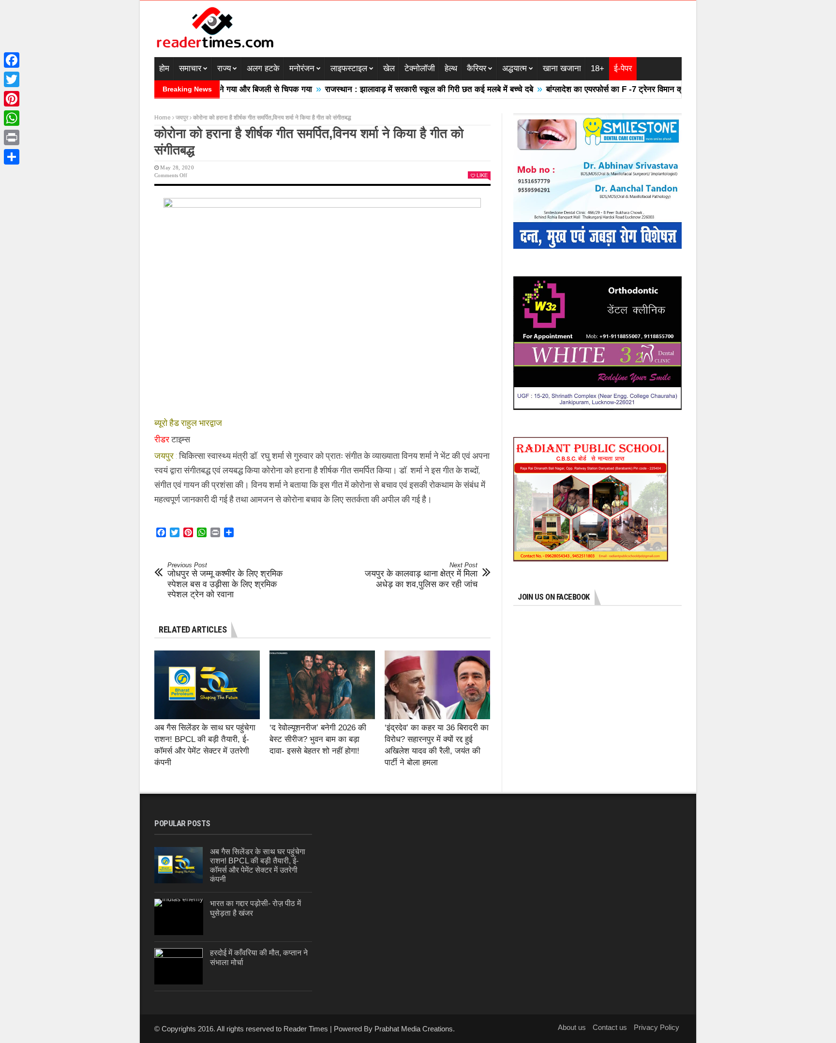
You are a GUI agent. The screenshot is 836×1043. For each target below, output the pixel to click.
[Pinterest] (11, 98)
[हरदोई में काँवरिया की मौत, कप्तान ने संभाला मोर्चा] (178, 966)
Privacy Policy (656, 1027)
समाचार (190, 68)
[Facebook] (11, 60)
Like (482, 175)
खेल (389, 68)
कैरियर (476, 68)
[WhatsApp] (11, 118)
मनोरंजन (301, 68)
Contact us (610, 1027)
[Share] (11, 156)
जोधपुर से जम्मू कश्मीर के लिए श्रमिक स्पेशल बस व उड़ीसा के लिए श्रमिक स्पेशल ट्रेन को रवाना (225, 580)
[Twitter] (11, 79)
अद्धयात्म (514, 68)
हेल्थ (451, 68)
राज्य (224, 68)
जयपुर (182, 117)
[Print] (11, 137)
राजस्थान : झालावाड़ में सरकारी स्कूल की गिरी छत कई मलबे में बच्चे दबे (399, 89)
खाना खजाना (562, 68)
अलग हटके (263, 68)
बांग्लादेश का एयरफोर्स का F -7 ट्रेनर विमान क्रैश (588, 89)
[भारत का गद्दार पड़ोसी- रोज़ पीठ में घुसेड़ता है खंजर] (178, 917)
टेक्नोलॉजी (419, 68)
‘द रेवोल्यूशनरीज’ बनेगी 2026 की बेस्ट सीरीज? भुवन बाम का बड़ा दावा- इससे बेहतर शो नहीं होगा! (317, 739)
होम (164, 68)
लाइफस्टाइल (348, 68)
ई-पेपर (623, 68)
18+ (597, 68)
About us (572, 1027)
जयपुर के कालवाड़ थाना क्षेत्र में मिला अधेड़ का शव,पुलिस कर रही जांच (421, 575)
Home (162, 117)
